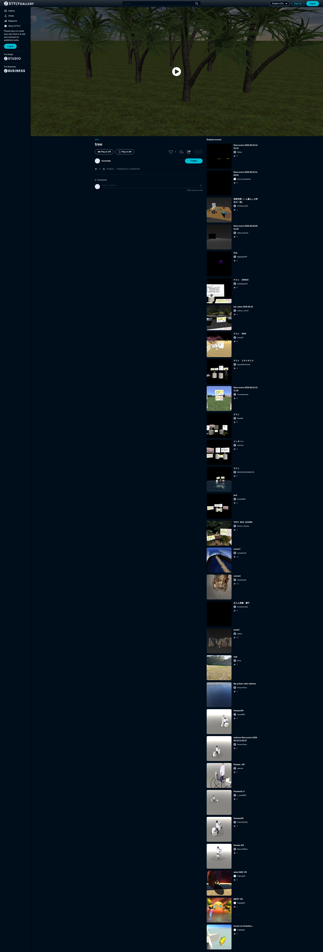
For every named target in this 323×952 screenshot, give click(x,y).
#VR (97, 140)
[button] (170, 151)
